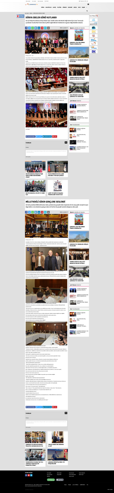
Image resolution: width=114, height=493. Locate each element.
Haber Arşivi (81, 474)
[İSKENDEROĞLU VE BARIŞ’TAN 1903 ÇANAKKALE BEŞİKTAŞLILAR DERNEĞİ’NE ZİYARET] (35, 454)
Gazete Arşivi (71, 476)
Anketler (48, 476)
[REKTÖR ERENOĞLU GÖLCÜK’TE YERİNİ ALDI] (35, 185)
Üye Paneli (46, 1)
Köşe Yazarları (49, 474)
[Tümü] (87, 7)
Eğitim (31, 13)
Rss (87, 484)
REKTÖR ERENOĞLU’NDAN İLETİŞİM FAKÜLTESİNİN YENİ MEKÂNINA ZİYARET (34, 175)
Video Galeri (59, 473)
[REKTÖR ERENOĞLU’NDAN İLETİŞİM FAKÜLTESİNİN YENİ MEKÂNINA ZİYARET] (35, 166)
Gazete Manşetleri (72, 474)
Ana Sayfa (27, 13)
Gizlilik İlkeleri (82, 484)
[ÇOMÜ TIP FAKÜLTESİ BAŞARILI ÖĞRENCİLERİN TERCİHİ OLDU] (57, 185)
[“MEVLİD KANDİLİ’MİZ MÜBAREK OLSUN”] (57, 437)
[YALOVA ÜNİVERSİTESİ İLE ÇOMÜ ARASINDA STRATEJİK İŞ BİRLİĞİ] (57, 166)
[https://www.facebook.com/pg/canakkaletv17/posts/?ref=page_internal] (26, 475)
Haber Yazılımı (110, 489)
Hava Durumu (71, 473)
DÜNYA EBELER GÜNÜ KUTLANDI (39, 13)
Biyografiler (59, 474)
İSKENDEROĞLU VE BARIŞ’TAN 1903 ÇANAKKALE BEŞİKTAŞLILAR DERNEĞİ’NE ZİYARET (34, 463)
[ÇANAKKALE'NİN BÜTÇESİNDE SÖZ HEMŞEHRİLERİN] (57, 454)
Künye (65, 484)
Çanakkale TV (65, 27)
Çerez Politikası (75, 484)
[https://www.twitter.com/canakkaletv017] (31, 475)
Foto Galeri (49, 473)
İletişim (69, 484)
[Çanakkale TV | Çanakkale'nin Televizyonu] (31, 4)
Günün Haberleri (82, 473)
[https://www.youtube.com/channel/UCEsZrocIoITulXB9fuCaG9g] (29, 475)
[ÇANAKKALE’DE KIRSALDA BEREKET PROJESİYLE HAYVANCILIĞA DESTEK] (35, 437)
